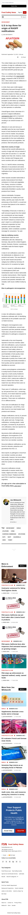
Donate (13, 905)
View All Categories (11, 876)
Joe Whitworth (7, 34)
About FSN (20, 830)
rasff (9, 537)
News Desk (6, 593)
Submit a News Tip (18, 891)
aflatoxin (5, 531)
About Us (4, 902)
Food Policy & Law (7, 585)
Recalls (3, 876)
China (12, 531)
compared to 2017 (7, 116)
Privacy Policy (17, 902)
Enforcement (6, 22)
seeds (4, 540)
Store (9, 905)
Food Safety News (15, 913)
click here (17, 486)
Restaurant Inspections (8, 888)
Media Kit (4, 905)
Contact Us (10, 902)
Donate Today (8, 830)
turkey (10, 540)
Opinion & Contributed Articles (10, 874)
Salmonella (17, 537)
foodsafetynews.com (7, 847)
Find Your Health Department (9, 885)
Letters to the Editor (7, 891)
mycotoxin (21, 534)
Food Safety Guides (17, 871)
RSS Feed (4, 894)
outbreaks (21, 874)
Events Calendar (19, 888)
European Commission (9, 534)
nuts (3, 537)
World (19, 528)
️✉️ (4, 855)
